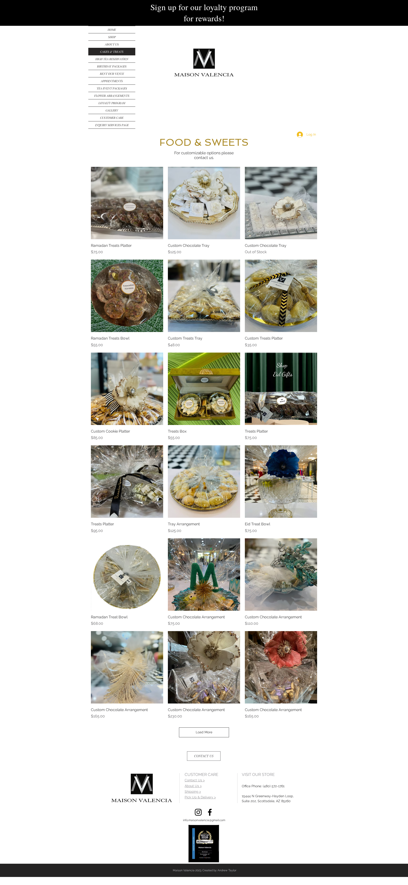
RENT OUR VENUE (112, 73)
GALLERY (112, 110)
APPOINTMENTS (112, 81)
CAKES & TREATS (111, 51)
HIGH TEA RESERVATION (111, 59)
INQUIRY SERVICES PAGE (112, 125)
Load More (204, 732)
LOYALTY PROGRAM (111, 103)
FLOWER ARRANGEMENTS (111, 95)
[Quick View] (127, 203)
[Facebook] (209, 812)
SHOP (112, 37)
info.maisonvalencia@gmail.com (204, 820)
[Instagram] (198, 812)
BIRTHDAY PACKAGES (112, 66)
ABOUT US (112, 44)
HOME (112, 29)
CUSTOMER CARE (111, 117)
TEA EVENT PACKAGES (112, 88)
